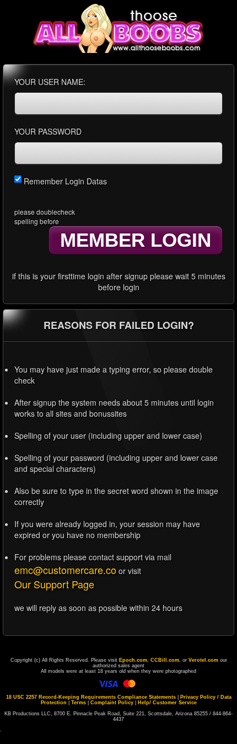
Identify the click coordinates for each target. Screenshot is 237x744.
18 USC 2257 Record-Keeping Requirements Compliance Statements (91, 697)
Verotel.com (203, 660)
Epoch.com (133, 660)
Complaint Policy (111, 702)
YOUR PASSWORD (48, 131)
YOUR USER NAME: (49, 81)
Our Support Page (54, 584)
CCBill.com (164, 660)
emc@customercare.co (65, 569)
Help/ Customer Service (167, 702)
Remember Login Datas (64, 181)
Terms (78, 702)
